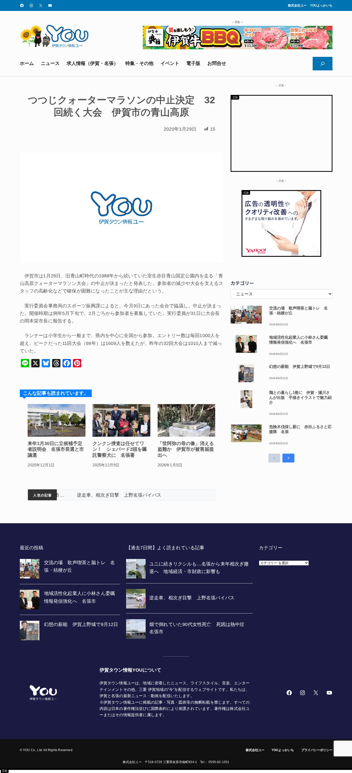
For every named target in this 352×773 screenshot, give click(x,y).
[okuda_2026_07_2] (237, 47)
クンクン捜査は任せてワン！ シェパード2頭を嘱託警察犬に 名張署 (119, 449)
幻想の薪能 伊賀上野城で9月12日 (299, 366)
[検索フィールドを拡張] (322, 63)
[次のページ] (288, 458)
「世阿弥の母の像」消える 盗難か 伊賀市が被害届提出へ (186, 449)
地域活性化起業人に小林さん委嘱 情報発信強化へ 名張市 (300, 339)
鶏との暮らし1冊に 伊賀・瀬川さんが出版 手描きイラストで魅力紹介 (300, 397)
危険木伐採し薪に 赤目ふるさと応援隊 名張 (300, 429)
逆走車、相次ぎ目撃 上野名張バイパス (103, 495)
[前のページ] (274, 458)
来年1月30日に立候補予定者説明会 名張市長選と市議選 (56, 449)
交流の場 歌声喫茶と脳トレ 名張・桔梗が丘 (298, 310)
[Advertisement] (281, 132)
